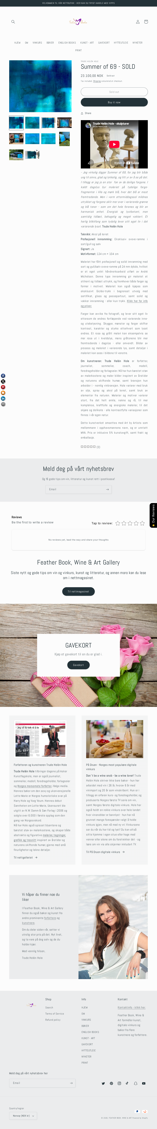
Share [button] (88, 113)
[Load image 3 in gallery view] (48, 123)
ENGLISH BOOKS (90, 1032)
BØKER (85, 1026)
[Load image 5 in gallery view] (16, 139)
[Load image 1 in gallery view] (16, 123)
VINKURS (86, 1019)
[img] (88, 447)
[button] (13, 22)
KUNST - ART (88, 1038)
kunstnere (28, 923)
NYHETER (87, 1056)
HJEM (85, 1007)
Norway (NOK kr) (21, 1115)
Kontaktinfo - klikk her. (132, 1007)
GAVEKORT (87, 1044)
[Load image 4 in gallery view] (64, 123)
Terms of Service (54, 1013)
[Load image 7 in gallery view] (48, 139)
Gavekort (78, 665)
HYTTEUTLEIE (89, 1050)
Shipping (97, 81)
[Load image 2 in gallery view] (32, 123)
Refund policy (52, 1019)
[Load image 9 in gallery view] (16, 155)
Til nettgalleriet (23, 857)
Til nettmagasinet (78, 591)
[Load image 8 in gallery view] (64, 139)
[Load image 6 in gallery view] (32, 139)
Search (49, 1007)
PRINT (85, 1062)
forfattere (50, 918)
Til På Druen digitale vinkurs (103, 852)
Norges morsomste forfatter (34, 786)
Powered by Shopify (140, 1118)
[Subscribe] (107, 489)
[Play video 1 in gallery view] (32, 155)
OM (83, 1013)
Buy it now (114, 102)
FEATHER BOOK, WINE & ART (120, 1118)
